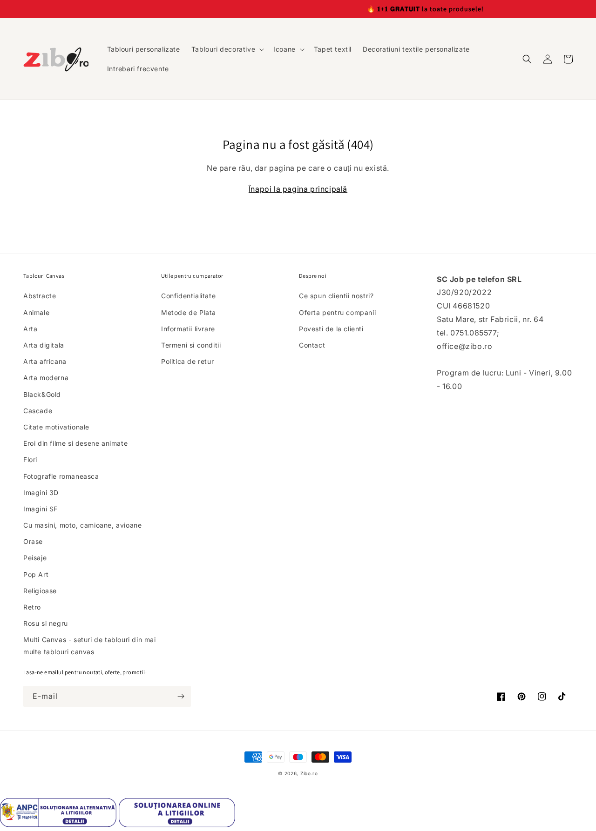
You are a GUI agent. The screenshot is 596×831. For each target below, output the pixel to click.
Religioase (40, 591)
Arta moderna (45, 378)
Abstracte (39, 296)
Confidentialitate (188, 296)
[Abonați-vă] (180, 696)
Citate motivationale (56, 427)
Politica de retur (187, 361)
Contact (312, 345)
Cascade (37, 411)
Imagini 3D (41, 492)
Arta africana (45, 361)
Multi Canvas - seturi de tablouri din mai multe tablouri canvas (89, 645)
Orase (33, 541)
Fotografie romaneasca (61, 476)
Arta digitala (43, 345)
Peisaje (35, 558)
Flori (30, 459)
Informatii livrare (188, 329)
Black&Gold (42, 394)
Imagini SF (40, 509)
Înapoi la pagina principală (298, 189)
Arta (30, 329)
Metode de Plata (188, 312)
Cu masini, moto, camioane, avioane (82, 525)
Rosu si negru (45, 623)
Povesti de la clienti (331, 329)
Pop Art (35, 574)
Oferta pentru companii (337, 312)
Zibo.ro (309, 773)
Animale (36, 312)
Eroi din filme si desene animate (75, 443)
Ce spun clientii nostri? (336, 296)
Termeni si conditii (191, 345)
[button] (227, 49)
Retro (32, 607)
